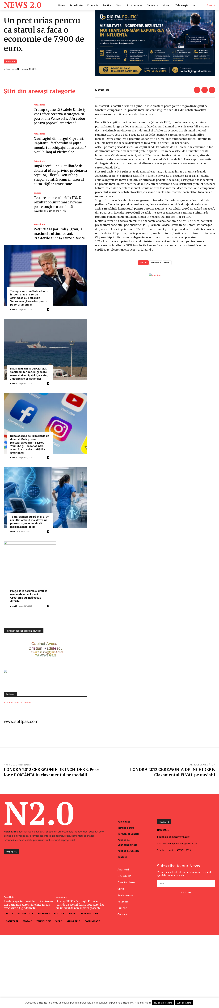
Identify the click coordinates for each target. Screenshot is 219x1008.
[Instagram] (166, 906)
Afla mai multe (143, 1002)
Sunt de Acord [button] (184, 1002)
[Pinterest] (212, 90)
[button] (211, 5)
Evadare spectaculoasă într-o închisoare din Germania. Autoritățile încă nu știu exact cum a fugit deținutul (28, 905)
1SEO (12, 531)
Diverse (37, 193)
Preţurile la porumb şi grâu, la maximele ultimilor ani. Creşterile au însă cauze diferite (59, 233)
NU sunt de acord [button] (163, 1002)
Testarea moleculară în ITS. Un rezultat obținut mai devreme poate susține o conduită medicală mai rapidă (29, 521)
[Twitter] (204, 90)
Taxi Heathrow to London (17, 702)
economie (156, 262)
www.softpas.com (21, 721)
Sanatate (10, 61)
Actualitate (39, 105)
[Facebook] (197, 90)
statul (167, 262)
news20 (15, 69)
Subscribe (186, 892)
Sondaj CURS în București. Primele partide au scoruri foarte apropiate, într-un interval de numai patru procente (80, 905)
